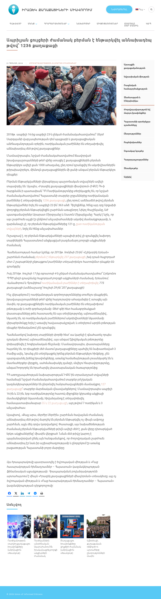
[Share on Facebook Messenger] (35, 493)
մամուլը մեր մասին (131, 24)
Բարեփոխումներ (133, 142)
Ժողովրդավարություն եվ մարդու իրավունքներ (53, 63)
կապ (148, 23)
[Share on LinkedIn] (22, 493)
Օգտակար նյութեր (134, 150)
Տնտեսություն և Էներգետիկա (132, 99)
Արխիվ (127, 176)
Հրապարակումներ (55, 23)
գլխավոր (16, 23)
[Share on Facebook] (9, 493)
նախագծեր (83, 23)
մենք (31, 23)
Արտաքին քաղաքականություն (134, 66)
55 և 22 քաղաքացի (54, 403)
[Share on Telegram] (29, 493)
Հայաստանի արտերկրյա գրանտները (137, 123)
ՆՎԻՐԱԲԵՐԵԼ (119, 9)
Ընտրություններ (132, 133)
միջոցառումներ (107, 23)
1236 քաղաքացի (54, 200)
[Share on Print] (41, 493)
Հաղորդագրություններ (136, 159)
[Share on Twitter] (16, 493)
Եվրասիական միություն (136, 76)
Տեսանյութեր (131, 168)
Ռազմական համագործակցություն (135, 87)
